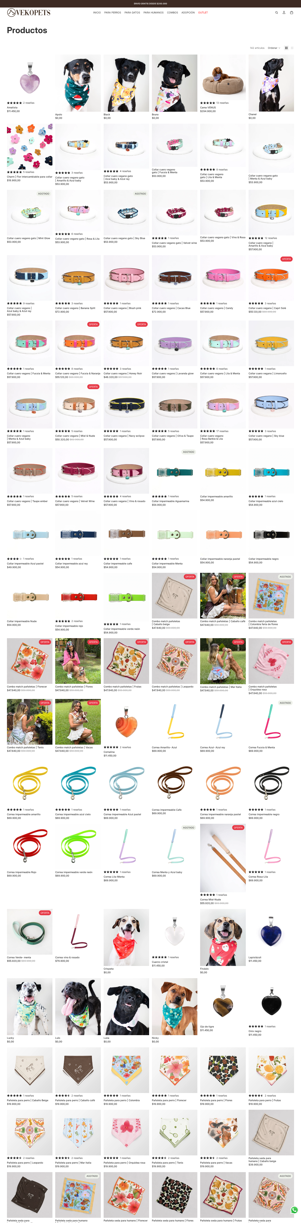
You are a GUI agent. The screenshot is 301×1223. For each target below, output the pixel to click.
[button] (274, 48)
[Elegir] (240, 95)
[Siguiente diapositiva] (95, 83)
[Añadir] (47, 95)
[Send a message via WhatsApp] (294, 1210)
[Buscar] (276, 12)
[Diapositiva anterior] (60, 83)
